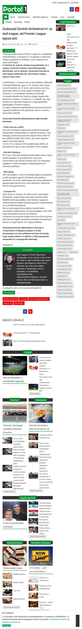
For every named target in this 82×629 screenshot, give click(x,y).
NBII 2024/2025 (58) (65, 186)
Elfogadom (6, 626)
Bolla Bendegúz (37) (65, 242)
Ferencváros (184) (64, 113)
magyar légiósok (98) (65, 139)
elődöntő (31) (62, 276)
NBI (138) (61, 128)
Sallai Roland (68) (64, 166)
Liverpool (23, 299)
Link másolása (9, 51)
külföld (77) (61, 151)
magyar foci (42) (63, 231)
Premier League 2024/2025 (39, 299)
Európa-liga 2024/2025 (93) (66, 143)
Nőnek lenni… (71, 26)
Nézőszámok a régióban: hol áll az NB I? (45, 388)
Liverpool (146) (63, 124)
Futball (27, 21)
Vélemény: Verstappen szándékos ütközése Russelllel (13, 429)
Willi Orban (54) (63, 201)
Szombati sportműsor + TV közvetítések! (26, 333)
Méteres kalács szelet (12, 568)
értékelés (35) (62, 255)
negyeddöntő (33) (64, 269)
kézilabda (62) (62, 180)
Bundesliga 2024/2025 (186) (66, 109)
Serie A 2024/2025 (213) (66, 92)
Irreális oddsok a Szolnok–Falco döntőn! (44, 530)
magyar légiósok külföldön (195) (67, 104)
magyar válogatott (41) (65, 235)
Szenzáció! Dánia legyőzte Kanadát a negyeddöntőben (45, 505)
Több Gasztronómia (11, 607)
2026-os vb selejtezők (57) (67, 190)
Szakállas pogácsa (19, 574)
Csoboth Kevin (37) (64, 245)
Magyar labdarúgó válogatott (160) (64, 120)
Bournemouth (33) (64, 266)
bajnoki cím (8, 303)
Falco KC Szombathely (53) (66, 209)
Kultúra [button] (54, 17)
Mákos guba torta (19, 599)
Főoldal (8, 21)
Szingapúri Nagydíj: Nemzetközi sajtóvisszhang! (19, 486)
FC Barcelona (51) (64, 216)
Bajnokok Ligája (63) (65, 176)
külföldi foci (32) (63, 272)
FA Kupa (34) (62, 262)
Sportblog (18, 21)
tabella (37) (61, 252)
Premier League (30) (65, 296)
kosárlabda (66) (63, 173)
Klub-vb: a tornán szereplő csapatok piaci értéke (29, 341)
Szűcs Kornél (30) (64, 290)
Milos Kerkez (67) (64, 169)
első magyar (19, 303)
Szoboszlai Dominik (10, 299)
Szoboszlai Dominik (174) (67, 116)
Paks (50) (61, 220)
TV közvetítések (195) (65, 100)
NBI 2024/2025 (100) (65, 136)
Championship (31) (64, 283)
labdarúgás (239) (63, 85)
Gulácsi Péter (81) (64, 147)
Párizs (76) (61, 159)
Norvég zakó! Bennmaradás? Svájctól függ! (44, 522)
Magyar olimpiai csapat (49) (66, 224)
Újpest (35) (73, 252)
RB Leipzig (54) (63, 205)
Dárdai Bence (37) (64, 248)
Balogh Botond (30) (64, 293)
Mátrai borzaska (18, 582)
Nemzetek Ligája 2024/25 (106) (67, 132)
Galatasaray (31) (63, 279)
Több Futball (35, 393)
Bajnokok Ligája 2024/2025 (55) (63, 194)
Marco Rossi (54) (63, 198)
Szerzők (70, 17)
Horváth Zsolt (10, 44)
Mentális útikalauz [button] (40, 17)
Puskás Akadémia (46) (66, 228)
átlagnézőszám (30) (64, 286)
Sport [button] (12, 17)
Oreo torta (16, 591)
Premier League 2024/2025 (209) (63, 96)
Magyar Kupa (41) (64, 238)
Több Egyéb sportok (37, 536)
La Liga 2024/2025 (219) (66, 88)
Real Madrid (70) (63, 162)
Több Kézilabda (36, 490)
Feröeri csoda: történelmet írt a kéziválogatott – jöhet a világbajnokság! (44, 448)
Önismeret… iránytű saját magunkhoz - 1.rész (46, 605)
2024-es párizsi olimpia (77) (66, 155)
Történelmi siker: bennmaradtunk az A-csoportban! (45, 514)
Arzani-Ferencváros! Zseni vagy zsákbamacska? (29, 324)
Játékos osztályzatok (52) (67, 213)
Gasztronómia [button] (24, 17)
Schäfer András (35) (65, 259)
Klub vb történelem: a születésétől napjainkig (71, 66)
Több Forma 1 (9, 491)
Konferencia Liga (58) (65, 183)
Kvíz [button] (62, 17)
